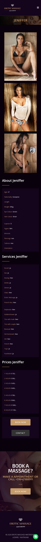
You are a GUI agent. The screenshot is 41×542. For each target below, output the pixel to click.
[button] (20, 422)
